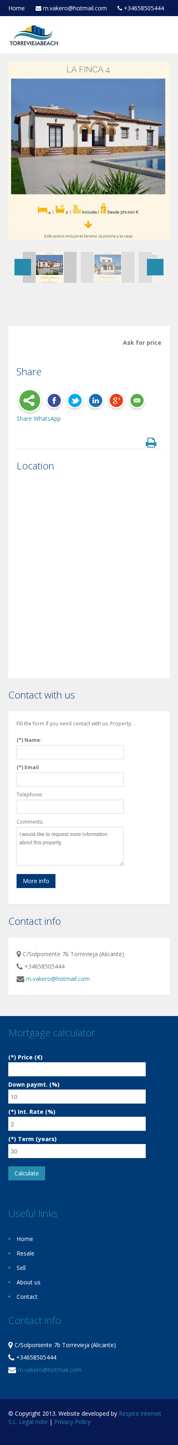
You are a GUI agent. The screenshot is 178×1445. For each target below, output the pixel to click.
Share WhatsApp (39, 418)
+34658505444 (143, 8)
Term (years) (37, 1139)
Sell (21, 1268)
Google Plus (116, 401)
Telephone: (30, 794)
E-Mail (137, 401)
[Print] (152, 443)
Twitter (74, 401)
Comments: (30, 821)
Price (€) (30, 1057)
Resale (25, 1253)
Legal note (33, 1422)
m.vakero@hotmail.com (74, 8)
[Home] (34, 34)
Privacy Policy (72, 1422)
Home (16, 8)
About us (29, 1282)
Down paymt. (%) (34, 1084)
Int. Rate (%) (36, 1112)
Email (31, 767)
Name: (33, 740)
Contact (27, 1296)
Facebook (54, 401)
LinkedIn (95, 401)
